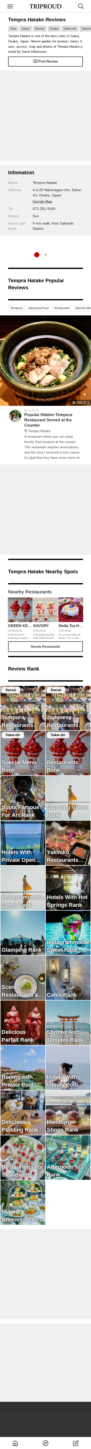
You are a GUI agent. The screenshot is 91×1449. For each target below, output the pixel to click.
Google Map (42, 201)
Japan (25, 28)
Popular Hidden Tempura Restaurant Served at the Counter (48, 423)
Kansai (39, 28)
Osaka (54, 28)
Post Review (48, 61)
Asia (13, 28)
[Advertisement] (45, 116)
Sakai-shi (69, 28)
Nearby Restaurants (45, 646)
